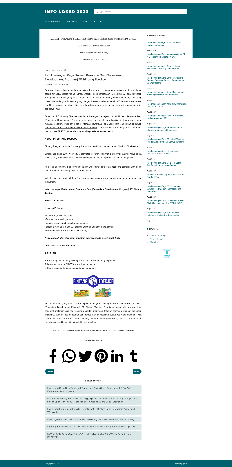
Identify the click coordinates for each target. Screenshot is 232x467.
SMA (85, 22)
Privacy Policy (156, 239)
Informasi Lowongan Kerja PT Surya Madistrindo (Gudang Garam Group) (163, 67)
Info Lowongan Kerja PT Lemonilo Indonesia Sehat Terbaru (163, 152)
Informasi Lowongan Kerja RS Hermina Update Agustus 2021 (165, 117)
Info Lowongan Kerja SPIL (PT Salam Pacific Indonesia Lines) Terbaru (164, 164)
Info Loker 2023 (67, 11)
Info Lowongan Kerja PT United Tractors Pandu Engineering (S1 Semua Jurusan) (165, 140)
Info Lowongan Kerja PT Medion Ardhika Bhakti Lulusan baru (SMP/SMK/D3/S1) (165, 202)
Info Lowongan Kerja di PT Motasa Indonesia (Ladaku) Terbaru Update (163, 213)
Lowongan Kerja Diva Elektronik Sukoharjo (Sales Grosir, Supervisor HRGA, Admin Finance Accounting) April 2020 (90, 390)
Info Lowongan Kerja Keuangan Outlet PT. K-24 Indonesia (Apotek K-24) (166, 55)
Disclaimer (155, 242)
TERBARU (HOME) (52, 22)
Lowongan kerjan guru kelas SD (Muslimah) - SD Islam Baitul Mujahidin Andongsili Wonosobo (91, 410)
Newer (50, 371)
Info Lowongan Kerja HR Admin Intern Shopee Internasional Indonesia (164, 128)
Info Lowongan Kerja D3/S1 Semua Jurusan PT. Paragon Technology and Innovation (164, 189)
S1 (101, 22)
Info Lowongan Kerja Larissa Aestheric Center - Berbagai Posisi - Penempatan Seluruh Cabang (165, 80)
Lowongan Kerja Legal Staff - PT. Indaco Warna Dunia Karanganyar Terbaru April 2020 (92, 426)
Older (136, 371)
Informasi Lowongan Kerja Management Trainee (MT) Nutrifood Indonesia (165, 93)
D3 (94, 22)
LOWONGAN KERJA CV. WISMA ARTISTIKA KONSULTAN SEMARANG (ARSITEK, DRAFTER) (89, 435)
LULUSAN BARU (71, 22)
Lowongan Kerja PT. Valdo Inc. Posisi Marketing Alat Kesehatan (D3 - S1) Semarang (90, 419)
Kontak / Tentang (158, 235)
